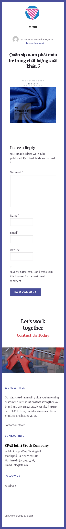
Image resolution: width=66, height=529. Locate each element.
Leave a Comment (35, 43)
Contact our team (15, 425)
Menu (33, 27)
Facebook (10, 485)
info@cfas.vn (20, 465)
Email (14, 232)
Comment (16, 172)
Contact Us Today (33, 335)
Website (15, 250)
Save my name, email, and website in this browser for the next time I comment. (31, 276)
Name (14, 215)
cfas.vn (30, 515)
